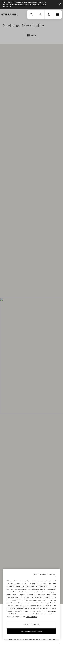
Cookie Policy (31, 616)
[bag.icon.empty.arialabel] (48, 14)
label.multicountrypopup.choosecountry (31, 639)
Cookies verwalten (31, 624)
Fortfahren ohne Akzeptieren (45, 574)
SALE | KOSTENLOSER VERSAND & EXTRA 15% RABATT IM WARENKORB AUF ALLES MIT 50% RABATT (24, 4)
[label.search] (31, 14)
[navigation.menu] (57, 14)
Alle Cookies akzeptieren (31, 631)
